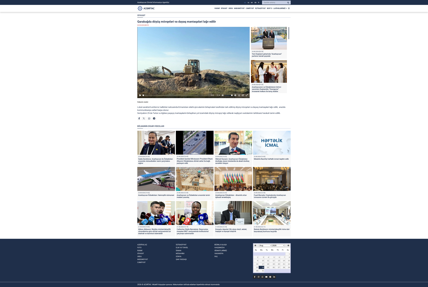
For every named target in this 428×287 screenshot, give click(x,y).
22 (289, 264)
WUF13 (269, 8)
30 (257, 271)
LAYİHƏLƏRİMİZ (279, 8)
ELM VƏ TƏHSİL (182, 248)
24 (263, 267)
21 (284, 264)
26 (274, 267)
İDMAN (178, 251)
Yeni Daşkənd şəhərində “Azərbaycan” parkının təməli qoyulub (267, 55)
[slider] (176, 95)
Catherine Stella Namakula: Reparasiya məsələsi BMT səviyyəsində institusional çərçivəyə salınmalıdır (193, 231)
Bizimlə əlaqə (220, 245)
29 (289, 267)
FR (258, 2)
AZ (245, 2)
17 (263, 264)
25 (268, 267)
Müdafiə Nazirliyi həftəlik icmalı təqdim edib (271, 159)
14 (284, 260)
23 (257, 267)
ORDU (230, 8)
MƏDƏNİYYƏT (239, 8)
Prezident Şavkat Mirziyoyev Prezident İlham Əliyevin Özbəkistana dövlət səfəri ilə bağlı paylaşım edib (195, 161)
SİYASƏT (224, 8)
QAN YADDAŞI (181, 259)
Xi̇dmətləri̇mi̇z (220, 251)
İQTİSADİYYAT (260, 8)
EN (252, 2)
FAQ (215, 256)
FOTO (139, 248)
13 (279, 260)
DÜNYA (178, 256)
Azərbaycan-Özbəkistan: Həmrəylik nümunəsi (156, 195)
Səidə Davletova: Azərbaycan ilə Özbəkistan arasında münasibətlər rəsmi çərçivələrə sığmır (155, 161)
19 (274, 264)
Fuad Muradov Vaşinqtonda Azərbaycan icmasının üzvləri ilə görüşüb (270, 196)
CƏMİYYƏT (250, 8)
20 (279, 264)
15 (289, 260)
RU (248, 2)
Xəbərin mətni (142, 102)
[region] (270, 60)
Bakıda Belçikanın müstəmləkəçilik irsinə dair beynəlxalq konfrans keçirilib (272, 230)
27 (279, 267)
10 (263, 260)
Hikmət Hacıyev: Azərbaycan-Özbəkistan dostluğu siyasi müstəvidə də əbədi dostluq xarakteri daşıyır (232, 161)
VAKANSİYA (218, 253)
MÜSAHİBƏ (180, 253)
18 (268, 264)
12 (274, 260)
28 (284, 267)
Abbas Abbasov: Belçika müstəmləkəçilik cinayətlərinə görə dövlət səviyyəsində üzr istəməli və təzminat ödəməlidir (154, 231)
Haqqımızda (219, 248)
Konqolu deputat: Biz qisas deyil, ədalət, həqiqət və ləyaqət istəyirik (231, 230)
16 (257, 264)
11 (268, 260)
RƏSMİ (217, 8)
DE (255, 2)
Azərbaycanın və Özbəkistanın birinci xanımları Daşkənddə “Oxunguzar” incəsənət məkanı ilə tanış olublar (266, 89)
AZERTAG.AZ (142, 245)
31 (263, 271)
